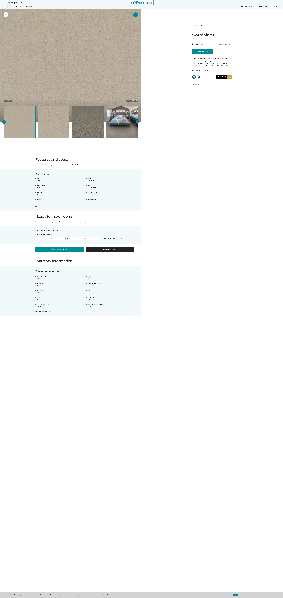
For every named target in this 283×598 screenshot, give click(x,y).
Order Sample (201, 51)
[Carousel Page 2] (54, 122)
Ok (235, 595)
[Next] (137, 122)
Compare (194, 84)
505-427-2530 (18, 2)
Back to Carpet (198, 25)
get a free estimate (58, 249)
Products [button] (10, 6)
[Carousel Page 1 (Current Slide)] (20, 122)
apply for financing (109, 249)
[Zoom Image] (6, 14)
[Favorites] (273, 6)
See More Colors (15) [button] (132, 100)
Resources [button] (19, 6)
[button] (270, 6)
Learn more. (113, 595)
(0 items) (276, 6)
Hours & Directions (246, 6)
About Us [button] (29, 6)
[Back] (4, 122)
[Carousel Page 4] (122, 122)
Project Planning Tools (224, 44)
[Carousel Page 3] (88, 122)
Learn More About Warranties (43, 311)
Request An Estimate (261, 6)
